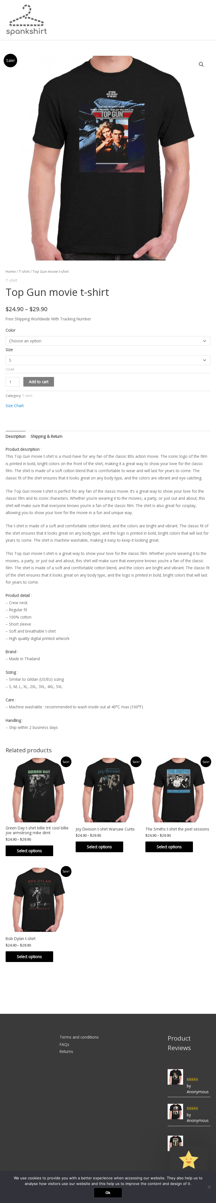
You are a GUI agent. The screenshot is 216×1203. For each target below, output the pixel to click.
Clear (10, 369)
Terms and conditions (79, 1037)
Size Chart (15, 405)
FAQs (64, 1044)
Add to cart (38, 381)
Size (9, 349)
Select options (29, 850)
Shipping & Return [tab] (46, 436)
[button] (201, 64)
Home (11, 271)
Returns (66, 1051)
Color (10, 330)
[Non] (209, 1187)
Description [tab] (16, 436)
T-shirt (24, 271)
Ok (108, 1192)
